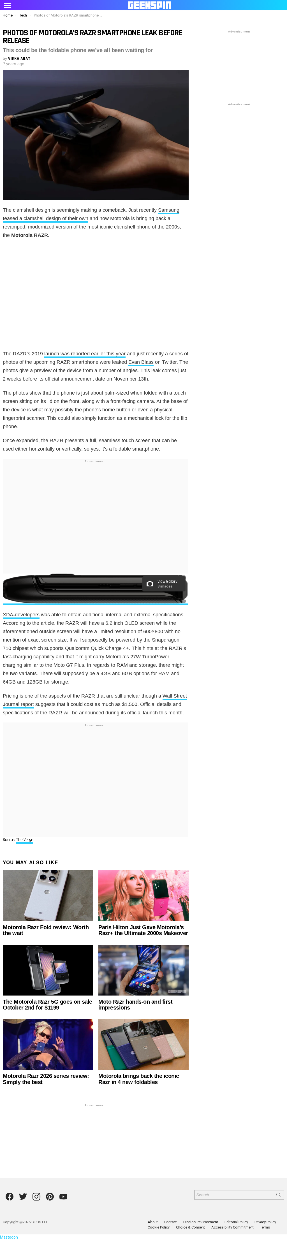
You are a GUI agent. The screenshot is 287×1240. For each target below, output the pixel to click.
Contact (170, 1222)
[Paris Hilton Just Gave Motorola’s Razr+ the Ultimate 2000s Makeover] (143, 895)
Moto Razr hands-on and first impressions (135, 1005)
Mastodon (9, 1237)
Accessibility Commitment (232, 1227)
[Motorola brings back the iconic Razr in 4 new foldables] (143, 1044)
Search (278, 1196)
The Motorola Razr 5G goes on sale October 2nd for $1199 (47, 1005)
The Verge (24, 839)
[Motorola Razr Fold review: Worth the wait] (48, 895)
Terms (265, 1227)
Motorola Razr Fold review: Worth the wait (46, 930)
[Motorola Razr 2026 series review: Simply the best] (48, 1044)
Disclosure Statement (200, 1222)
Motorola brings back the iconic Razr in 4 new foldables (138, 1079)
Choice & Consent (190, 1227)
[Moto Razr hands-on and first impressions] (143, 970)
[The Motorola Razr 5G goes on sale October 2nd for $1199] (48, 970)
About (153, 1222)
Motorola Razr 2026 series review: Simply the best (46, 1079)
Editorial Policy (236, 1222)
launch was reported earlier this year (85, 353)
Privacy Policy (265, 1222)
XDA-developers (21, 614)
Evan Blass (141, 362)
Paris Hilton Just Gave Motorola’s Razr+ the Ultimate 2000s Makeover (143, 930)
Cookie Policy (159, 1227)
